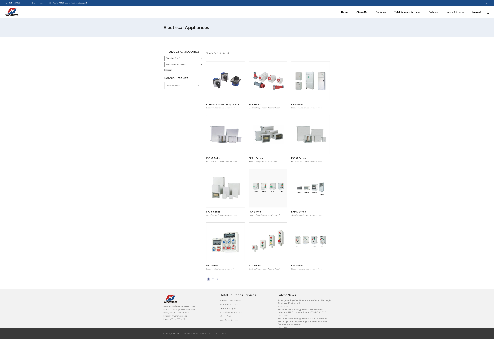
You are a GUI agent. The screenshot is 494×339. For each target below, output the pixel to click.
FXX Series (212, 265)
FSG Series (297, 104)
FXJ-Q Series (298, 158)
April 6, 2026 (282, 328)
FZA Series (255, 265)
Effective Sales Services (230, 304)
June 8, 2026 (282, 307)
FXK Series (255, 211)
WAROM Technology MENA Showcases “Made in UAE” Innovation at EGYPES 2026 (301, 311)
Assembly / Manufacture (231, 312)
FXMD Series (298, 211)
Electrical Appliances (215, 108)
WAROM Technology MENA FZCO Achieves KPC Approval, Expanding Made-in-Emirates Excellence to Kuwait (302, 321)
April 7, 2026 (282, 316)
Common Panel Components (223, 104)
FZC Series (297, 265)
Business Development (230, 300)
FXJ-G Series (213, 158)
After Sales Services (229, 320)
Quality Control (226, 316)
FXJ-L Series (256, 158)
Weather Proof (231, 108)
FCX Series (255, 104)
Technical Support (228, 308)
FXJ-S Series (213, 211)
